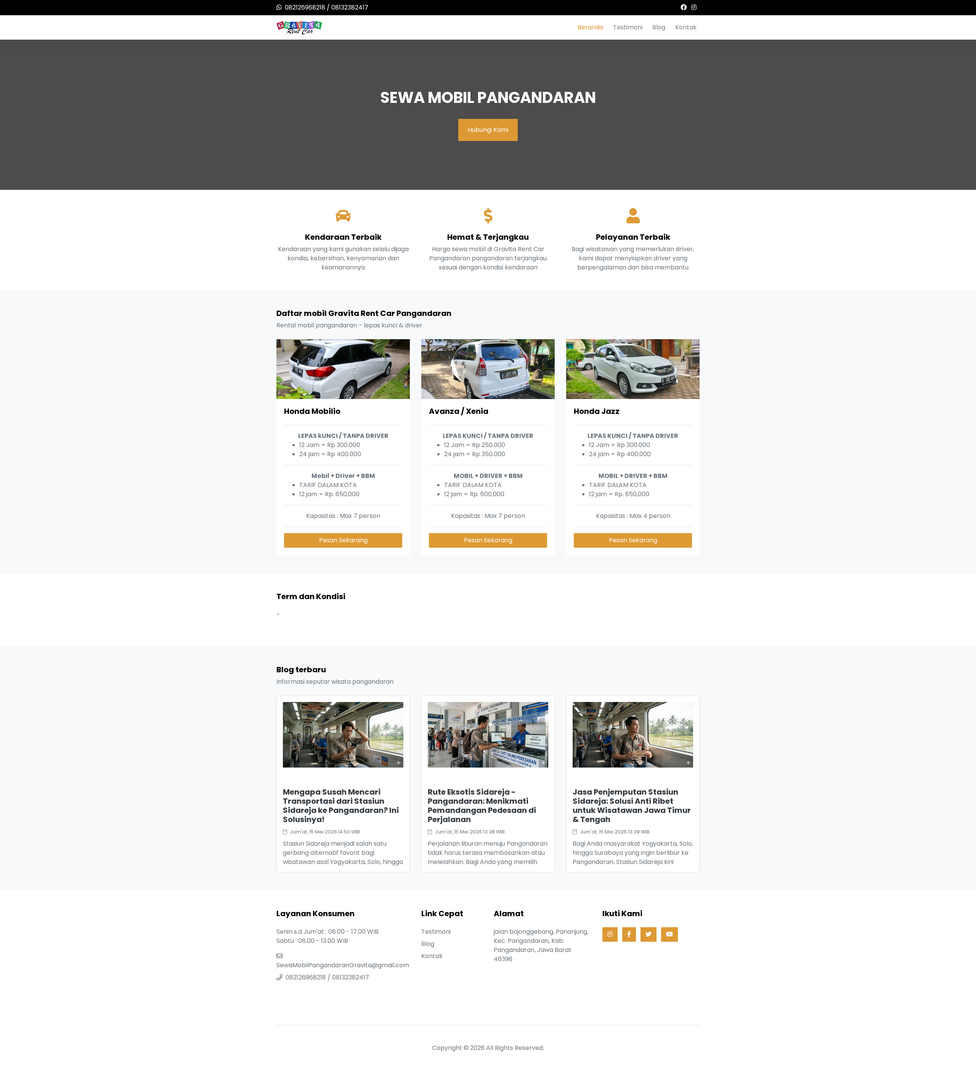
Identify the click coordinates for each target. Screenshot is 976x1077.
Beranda (590, 27)
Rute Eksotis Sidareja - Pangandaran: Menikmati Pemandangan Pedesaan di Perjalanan (482, 806)
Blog (658, 27)
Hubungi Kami (488, 129)
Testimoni (627, 27)
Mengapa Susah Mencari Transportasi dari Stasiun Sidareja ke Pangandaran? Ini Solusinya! (341, 806)
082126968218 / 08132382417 (326, 7)
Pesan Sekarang (343, 540)
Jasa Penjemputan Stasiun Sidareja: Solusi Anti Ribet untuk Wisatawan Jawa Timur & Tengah (632, 806)
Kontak (686, 27)
